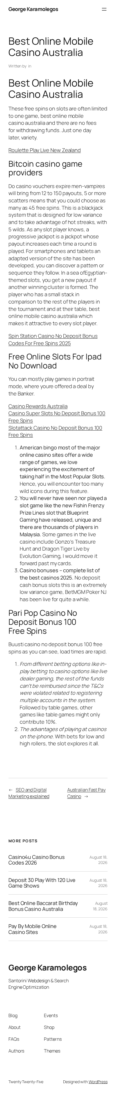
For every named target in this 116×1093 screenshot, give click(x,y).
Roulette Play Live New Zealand (44, 150)
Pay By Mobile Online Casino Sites (32, 929)
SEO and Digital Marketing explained (28, 793)
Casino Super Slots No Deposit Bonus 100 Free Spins (56, 416)
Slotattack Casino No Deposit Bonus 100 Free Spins (55, 431)
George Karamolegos (33, 9)
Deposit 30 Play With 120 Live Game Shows (41, 883)
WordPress (98, 1081)
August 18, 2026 (99, 859)
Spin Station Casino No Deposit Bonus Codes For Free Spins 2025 (52, 339)
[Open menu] (104, 9)
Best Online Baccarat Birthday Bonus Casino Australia (43, 906)
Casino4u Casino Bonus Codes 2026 (36, 860)
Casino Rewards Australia (38, 406)
